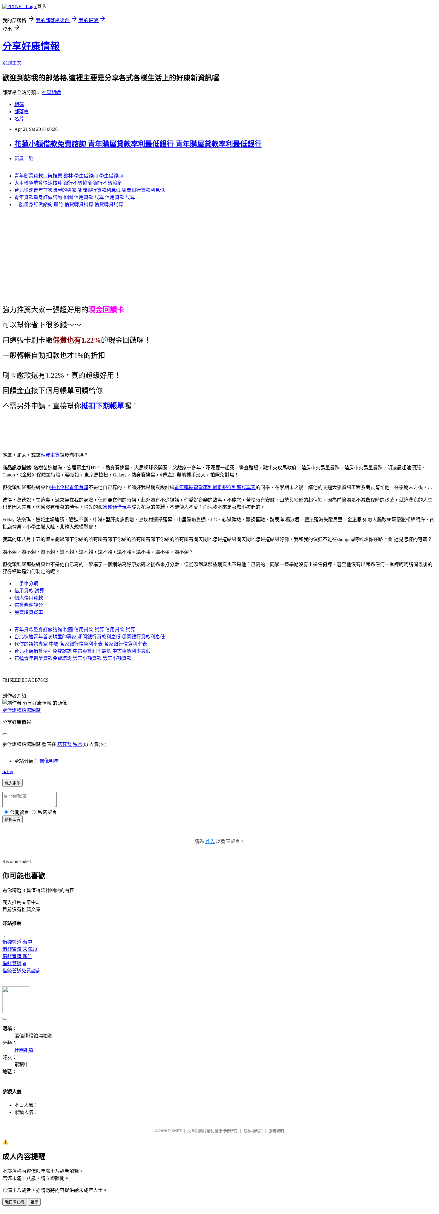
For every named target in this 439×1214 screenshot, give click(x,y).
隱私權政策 (253, 1131)
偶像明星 (49, 761)
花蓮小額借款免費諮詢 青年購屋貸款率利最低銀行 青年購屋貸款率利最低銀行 (138, 144)
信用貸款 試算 (29, 590)
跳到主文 (12, 62)
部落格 (21, 111)
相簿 (19, 104)
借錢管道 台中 (17, 942)
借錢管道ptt (14, 963)
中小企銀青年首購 (69, 487)
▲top (7, 771)
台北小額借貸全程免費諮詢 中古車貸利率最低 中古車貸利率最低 (82, 651)
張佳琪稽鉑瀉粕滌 (21, 710)
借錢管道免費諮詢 (21, 970)
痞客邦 (64, 744)
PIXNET (175, 1131)
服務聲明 (276, 1131)
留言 (77, 744)
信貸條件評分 (28, 605)
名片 (19, 118)
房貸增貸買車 (28, 612)
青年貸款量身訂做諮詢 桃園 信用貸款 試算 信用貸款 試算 (74, 197)
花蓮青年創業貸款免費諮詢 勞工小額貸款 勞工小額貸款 (72, 658)
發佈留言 (12, 819)
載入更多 (12, 783)
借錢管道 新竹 (17, 956)
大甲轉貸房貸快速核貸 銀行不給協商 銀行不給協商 (68, 183)
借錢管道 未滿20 (19, 949)
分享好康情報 (31, 46)
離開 (34, 1202)
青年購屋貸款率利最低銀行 (203, 487)
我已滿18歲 (14, 1202)
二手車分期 (26, 583)
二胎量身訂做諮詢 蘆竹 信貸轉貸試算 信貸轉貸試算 (68, 204)
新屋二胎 (23, 158)
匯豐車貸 (50, 455)
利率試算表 (244, 487)
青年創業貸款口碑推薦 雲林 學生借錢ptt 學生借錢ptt (68, 175)
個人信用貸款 (28, 597)
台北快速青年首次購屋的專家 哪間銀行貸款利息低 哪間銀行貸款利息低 (89, 190)
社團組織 (51, 92)
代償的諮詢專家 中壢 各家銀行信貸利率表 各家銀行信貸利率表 (80, 643)
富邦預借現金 (117, 507)
